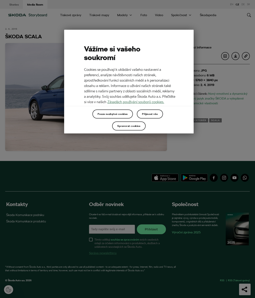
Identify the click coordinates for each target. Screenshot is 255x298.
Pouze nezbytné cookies (113, 113)
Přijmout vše (150, 113)
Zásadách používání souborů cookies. (135, 102)
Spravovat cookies (128, 125)
